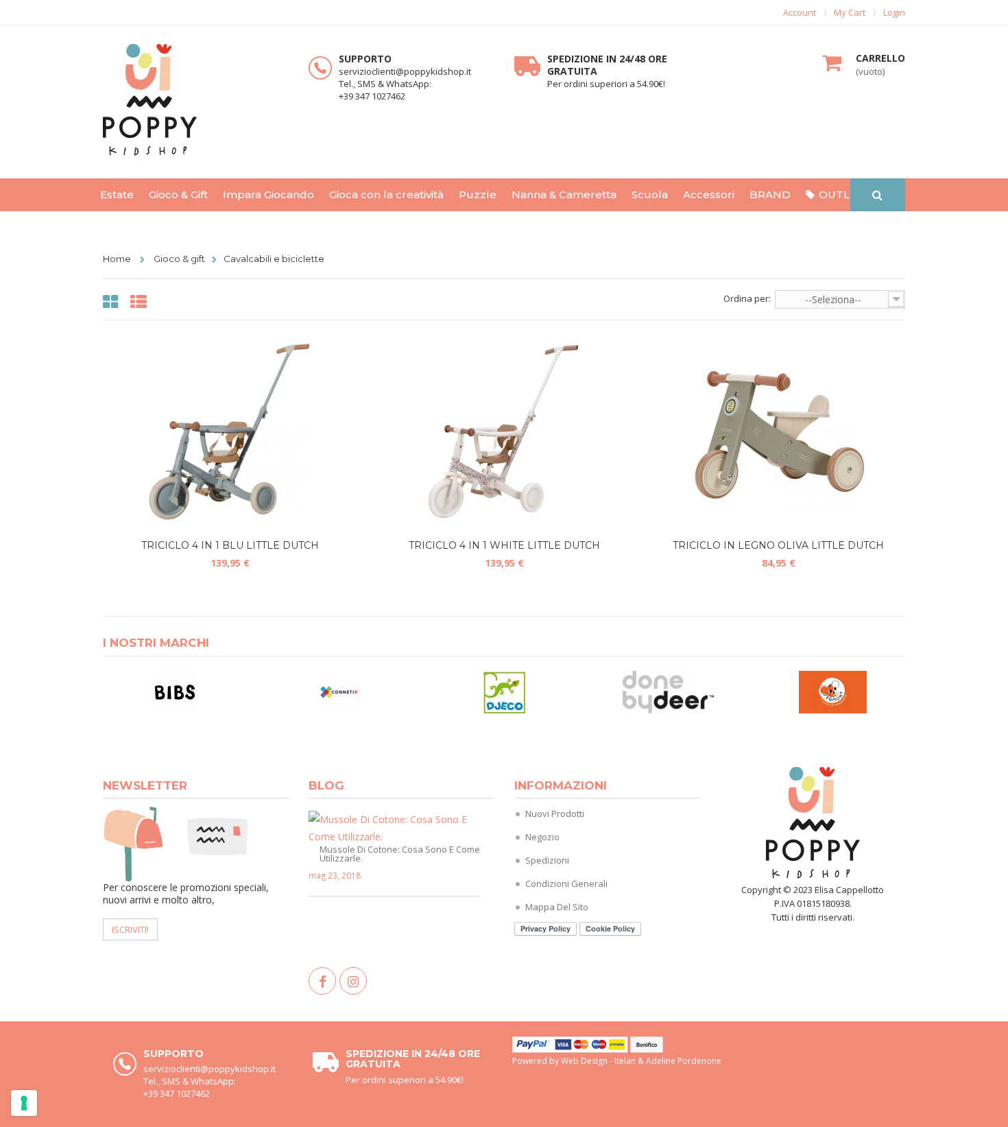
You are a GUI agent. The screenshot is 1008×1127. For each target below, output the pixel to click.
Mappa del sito (556, 907)
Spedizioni (547, 860)
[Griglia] (112, 302)
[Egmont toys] (833, 691)
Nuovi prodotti (554, 813)
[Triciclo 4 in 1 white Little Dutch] (504, 432)
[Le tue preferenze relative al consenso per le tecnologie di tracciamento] (24, 1103)
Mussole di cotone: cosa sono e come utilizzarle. (400, 853)
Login (894, 13)
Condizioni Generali (566, 883)
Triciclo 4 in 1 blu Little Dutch (230, 545)
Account (799, 13)
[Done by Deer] (669, 691)
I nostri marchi (156, 643)
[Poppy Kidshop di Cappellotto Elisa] (195, 102)
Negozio (542, 837)
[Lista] (140, 302)
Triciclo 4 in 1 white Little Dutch (504, 545)
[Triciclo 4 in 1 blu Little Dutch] (229, 432)
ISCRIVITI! (130, 929)
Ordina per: (747, 298)
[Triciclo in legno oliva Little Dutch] (778, 432)
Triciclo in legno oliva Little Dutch (778, 545)
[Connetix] (339, 691)
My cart (849, 13)
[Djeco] (504, 691)
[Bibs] (175, 691)
